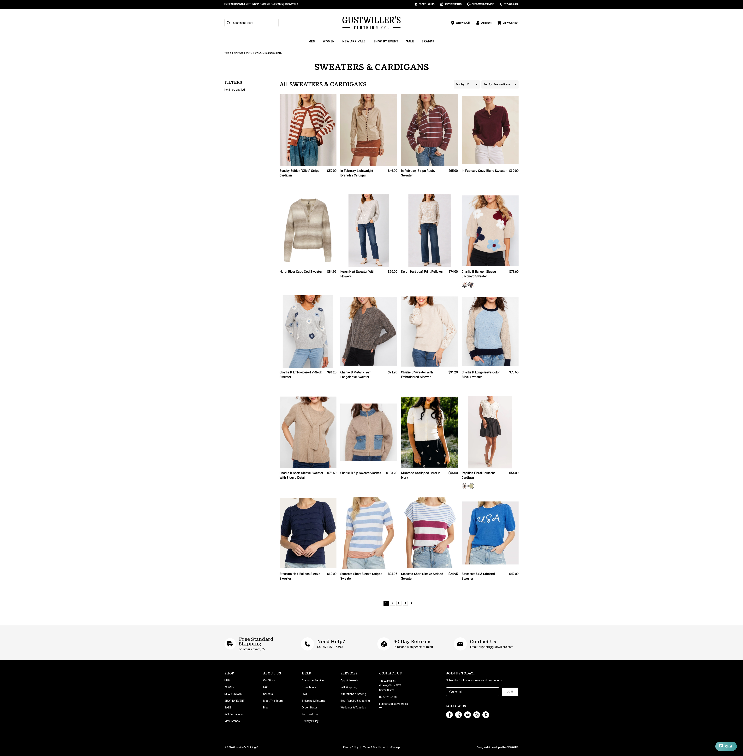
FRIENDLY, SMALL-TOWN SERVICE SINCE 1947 (252, 4)
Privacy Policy (310, 721)
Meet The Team (273, 700)
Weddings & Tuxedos (353, 707)
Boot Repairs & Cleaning (355, 700)
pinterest (485, 714)
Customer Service (483, 4)
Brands (428, 41)
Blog (266, 707)
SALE (410, 41)
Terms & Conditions (374, 747)
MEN (312, 41)
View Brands (232, 721)
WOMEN (329, 41)
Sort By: (488, 84)
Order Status (310, 707)
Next (411, 603)
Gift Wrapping (349, 687)
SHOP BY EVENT (386, 41)
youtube (467, 714)
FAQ (265, 687)
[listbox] (473, 84)
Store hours (309, 687)
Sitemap (395, 747)
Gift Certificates (234, 714)
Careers (268, 694)
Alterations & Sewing (353, 694)
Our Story (269, 680)
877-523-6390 (511, 4)
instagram (476, 714)
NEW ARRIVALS (354, 41)
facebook (449, 714)
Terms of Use (310, 714)
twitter (458, 714)
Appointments (452, 4)
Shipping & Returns (313, 700)
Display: (460, 84)
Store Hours (426, 4)
